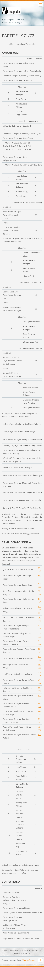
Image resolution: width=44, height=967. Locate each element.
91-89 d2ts (39, 609)
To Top (40, 960)
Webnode (26, 953)
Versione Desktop (28, 960)
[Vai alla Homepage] (22, 12)
